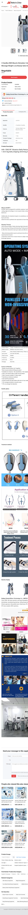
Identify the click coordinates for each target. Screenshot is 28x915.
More (2, 904)
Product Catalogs (22, 857)
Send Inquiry (14, 77)
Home (2, 10)
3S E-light (3, 862)
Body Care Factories (20, 894)
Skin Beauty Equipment (8, 880)
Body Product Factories (8, 894)
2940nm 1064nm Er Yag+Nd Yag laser (21, 862)
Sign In (3, 105)
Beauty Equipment (17, 10)
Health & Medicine (8, 10)
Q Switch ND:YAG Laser (6, 865)
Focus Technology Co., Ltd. (18, 909)
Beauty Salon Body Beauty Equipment (11, 887)
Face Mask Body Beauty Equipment (10, 884)
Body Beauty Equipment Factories (10, 898)
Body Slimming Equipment (8, 901)
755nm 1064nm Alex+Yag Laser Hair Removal (11, 860)
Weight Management (20, 880)
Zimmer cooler (18, 860)
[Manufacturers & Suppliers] (14, 2)
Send (14, 776)
